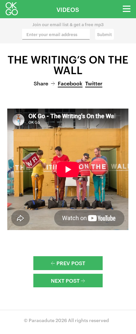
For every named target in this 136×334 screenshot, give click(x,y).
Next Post (68, 280)
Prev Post (68, 263)
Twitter (93, 83)
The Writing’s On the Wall (68, 64)
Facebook (70, 83)
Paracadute (41, 320)
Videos (67, 9)
